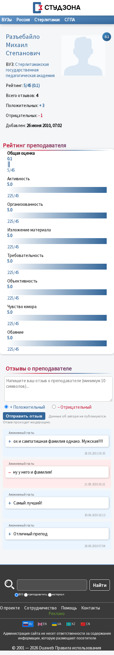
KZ (73, 624)
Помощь (69, 608)
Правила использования (78, 648)
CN (88, 624)
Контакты (90, 608)
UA (59, 624)
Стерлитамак (47, 19)
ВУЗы (6, 19)
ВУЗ (20, 594)
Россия (23, 19)
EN (45, 624)
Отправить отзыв (24, 416)
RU (30, 624)
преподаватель (37, 594)
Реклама (57, 613)
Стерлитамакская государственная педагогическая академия (30, 69)
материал (57, 594)
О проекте (10, 608)
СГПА (70, 19)
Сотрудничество (40, 608)
